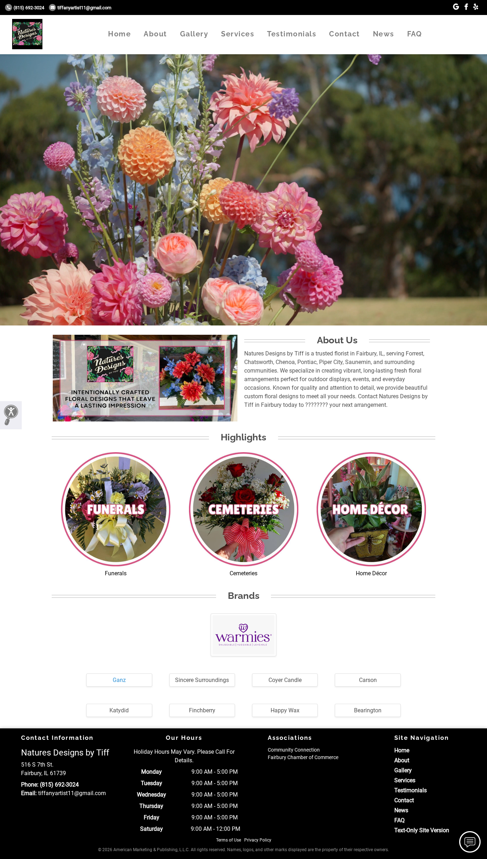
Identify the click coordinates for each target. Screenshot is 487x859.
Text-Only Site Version (421, 830)
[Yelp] (475, 7)
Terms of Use (228, 840)
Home (119, 34)
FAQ (414, 34)
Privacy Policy (257, 840)
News (383, 34)
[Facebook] (466, 7)
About (155, 34)
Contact (344, 34)
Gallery (194, 34)
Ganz (119, 680)
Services (237, 34)
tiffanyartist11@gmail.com (84, 7)
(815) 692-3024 (29, 7)
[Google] (456, 7)
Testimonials (291, 34)
